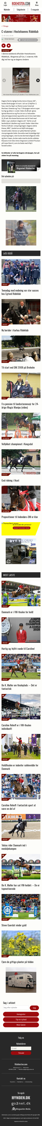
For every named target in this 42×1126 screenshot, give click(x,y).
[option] (21, 82)
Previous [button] (4, 80)
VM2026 (5, 606)
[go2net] (21, 1103)
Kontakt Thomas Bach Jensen (21, 528)
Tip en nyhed (21, 1019)
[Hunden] (21, 1097)
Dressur (5, 362)
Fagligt (5, 956)
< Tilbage (5, 26)
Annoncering (28, 1082)
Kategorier (21, 1014)
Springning (6, 51)
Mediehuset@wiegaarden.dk (26, 1069)
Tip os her (12, 1082)
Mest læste (21, 1025)
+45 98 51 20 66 (12, 1069)
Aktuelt (5, 284)
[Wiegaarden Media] (21, 1109)
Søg (34, 1008)
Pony (4, 398)
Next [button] (37, 80)
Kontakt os (20, 1082)
